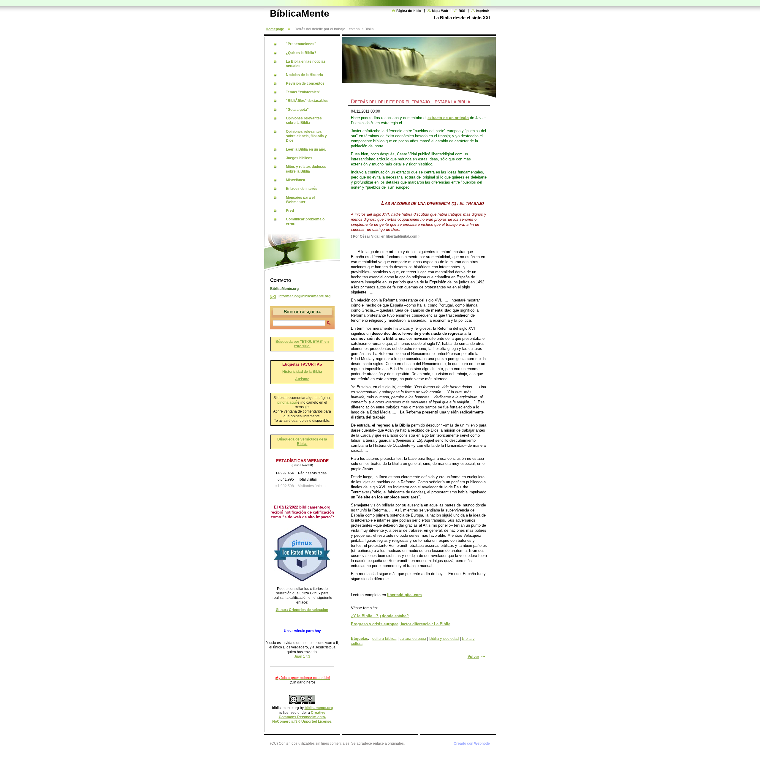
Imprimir (482, 10)
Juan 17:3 (302, 656)
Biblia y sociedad (444, 638)
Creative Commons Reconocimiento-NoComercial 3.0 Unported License (301, 717)
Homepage (275, 29)
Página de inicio (408, 10)
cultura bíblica (384, 638)
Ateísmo (302, 379)
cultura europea (413, 638)
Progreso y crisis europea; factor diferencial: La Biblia (400, 624)
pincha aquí (287, 402)
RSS (462, 10)
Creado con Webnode (472, 743)
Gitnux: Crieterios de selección (302, 610)
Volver (473, 656)
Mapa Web (440, 10)
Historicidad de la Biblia (302, 371)
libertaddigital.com (404, 595)
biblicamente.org (319, 708)
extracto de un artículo (448, 118)
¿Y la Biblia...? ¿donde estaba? (380, 616)
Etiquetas (359, 638)
